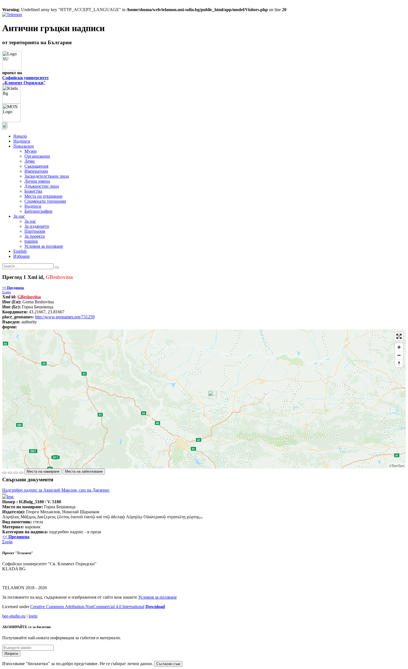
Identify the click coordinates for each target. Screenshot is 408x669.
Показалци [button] (23, 146)
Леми (29, 161)
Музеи (30, 151)
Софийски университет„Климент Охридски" (25, 80)
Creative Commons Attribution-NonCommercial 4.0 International (87, 606)
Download (155, 606)
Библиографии (38, 211)
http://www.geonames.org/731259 (65, 316)
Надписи (21, 141)
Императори (36, 171)
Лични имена (37, 181)
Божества (33, 191)
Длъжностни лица (41, 186)
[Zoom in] (399, 347)
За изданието (36, 226)
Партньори (34, 231)
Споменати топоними (45, 201)
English (20, 251)
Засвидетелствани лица (46, 176)
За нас (30, 221)
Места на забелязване (84, 471)
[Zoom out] (399, 355)
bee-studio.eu (14, 616)
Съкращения (36, 166)
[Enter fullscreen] (399, 336)
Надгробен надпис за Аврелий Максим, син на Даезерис (56, 490)
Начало (20, 136)
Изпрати (11, 653)
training (31, 241)
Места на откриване (43, 196)
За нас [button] (19, 216)
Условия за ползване (43, 246)
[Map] (204, 399)
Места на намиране (43, 471)
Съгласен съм (168, 664)
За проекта (34, 236)
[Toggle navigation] (4, 128)
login (33, 616)
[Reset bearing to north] (399, 363)
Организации (37, 156)
